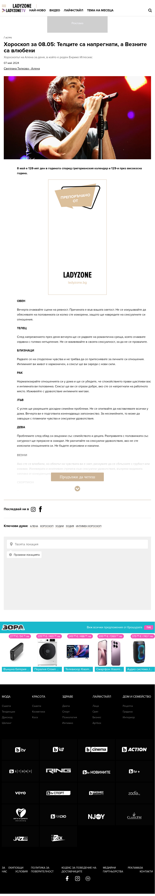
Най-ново (37, 10)
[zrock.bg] (58, 836)
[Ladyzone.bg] (26, 6)
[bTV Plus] (134, 771)
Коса (35, 717)
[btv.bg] (20, 749)
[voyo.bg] (20, 793)
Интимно (67, 723)
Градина (128, 711)
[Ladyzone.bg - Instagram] (34, 509)
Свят (95, 711)
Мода (6, 697)
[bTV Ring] (58, 771)
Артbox (97, 723)
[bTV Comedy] (58, 749)
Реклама (134, 867)
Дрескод (7, 717)
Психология (69, 717)
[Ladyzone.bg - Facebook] (40, 518)
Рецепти (128, 706)
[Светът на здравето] (20, 814)
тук (149, 627)
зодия (70, 526)
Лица (96, 706)
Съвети (6, 706)
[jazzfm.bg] (20, 836)
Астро (8, 38)
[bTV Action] (134, 749)
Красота (38, 697)
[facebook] (67, 878)
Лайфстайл (73, 10)
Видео (54, 10)
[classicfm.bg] (134, 814)
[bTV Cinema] (96, 749)
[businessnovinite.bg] (96, 793)
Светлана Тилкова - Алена (22, 68)
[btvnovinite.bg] (96, 771)
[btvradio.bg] (58, 814)
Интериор (129, 717)
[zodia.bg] (134, 793)
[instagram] (77, 878)
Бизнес (97, 717)
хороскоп (46, 526)
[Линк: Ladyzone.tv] (13, 10)
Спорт (66, 711)
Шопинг (7, 723)
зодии (59, 526)
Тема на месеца (100, 10)
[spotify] (88, 878)
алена (34, 526)
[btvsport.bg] (58, 793)
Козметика (38, 711)
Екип (11, 867)
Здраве (67, 697)
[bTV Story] (20, 771)
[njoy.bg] (96, 814)
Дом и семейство (137, 697)
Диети (66, 706)
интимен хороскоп (88, 526)
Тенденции (8, 711)
